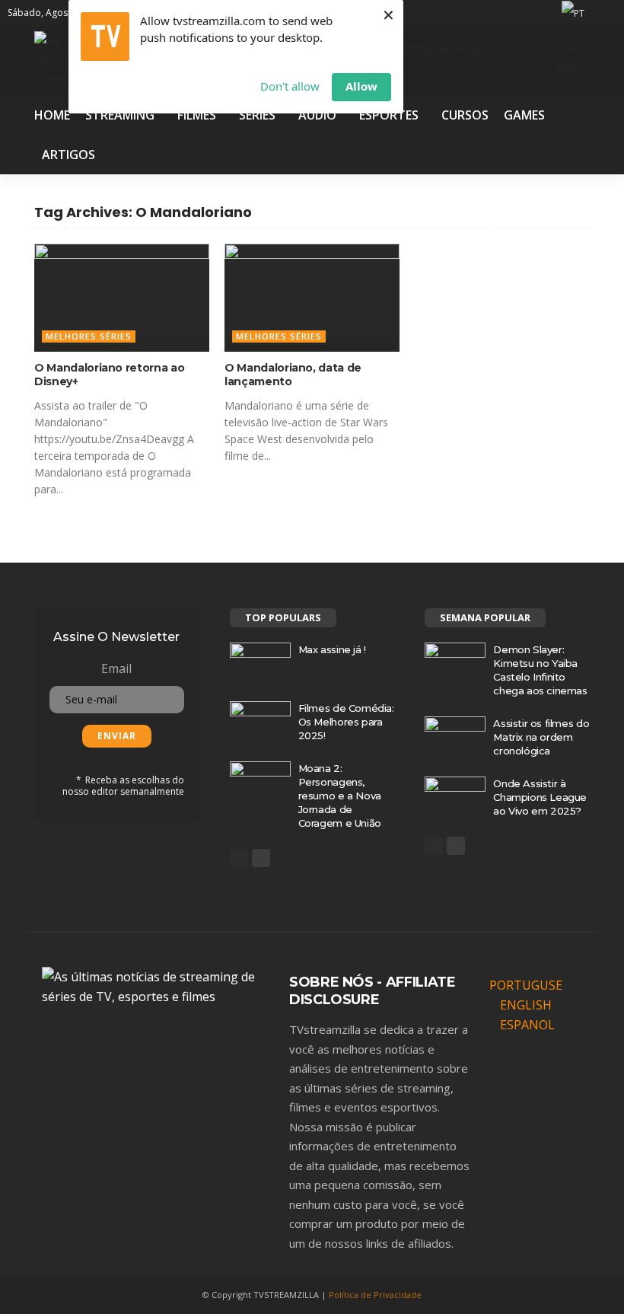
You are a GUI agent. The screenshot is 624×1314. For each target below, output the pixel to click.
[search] (606, 13)
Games (524, 115)
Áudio (317, 115)
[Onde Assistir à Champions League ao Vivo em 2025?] (455, 796)
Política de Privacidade (375, 1294)
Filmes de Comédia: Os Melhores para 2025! (346, 722)
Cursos (465, 115)
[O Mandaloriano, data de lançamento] (312, 298)
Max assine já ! (332, 649)
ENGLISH (526, 1005)
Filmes (196, 115)
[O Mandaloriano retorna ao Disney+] (121, 298)
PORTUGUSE (525, 985)
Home (52, 115)
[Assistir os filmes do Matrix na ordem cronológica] (455, 736)
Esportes (389, 115)
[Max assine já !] (260, 662)
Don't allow (290, 86)
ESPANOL (527, 1024)
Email (116, 668)
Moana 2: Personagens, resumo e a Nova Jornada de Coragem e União (339, 795)
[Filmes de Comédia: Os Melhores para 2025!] (260, 721)
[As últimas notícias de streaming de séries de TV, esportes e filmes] (156, 985)
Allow (361, 86)
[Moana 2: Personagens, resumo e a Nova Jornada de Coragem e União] (260, 781)
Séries (257, 115)
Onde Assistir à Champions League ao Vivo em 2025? (540, 797)
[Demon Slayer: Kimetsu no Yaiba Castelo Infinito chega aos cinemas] (455, 662)
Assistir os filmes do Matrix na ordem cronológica (541, 737)
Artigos (68, 154)
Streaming (119, 115)
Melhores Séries (89, 336)
